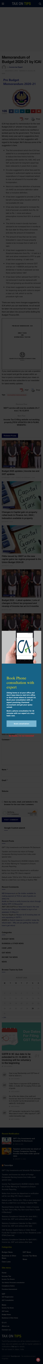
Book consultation (21, 724)
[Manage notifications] (38, 1360)
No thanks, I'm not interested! (21, 736)
